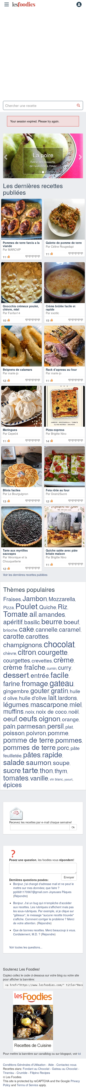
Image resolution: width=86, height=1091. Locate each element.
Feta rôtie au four (57, 490)
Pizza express (55, 430)
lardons (67, 697)
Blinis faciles (11, 490)
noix (29, 711)
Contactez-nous (66, 1065)
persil (55, 725)
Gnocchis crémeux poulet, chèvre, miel (21, 307)
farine (11, 683)
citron (27, 651)
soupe (61, 762)
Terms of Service (27, 1085)
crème (64, 659)
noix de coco (51, 711)
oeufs (28, 718)
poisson (14, 732)
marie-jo (13, 373)
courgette (53, 652)
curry (64, 667)
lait (52, 697)
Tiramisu (8, 1073)
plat (69, 726)
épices (12, 784)
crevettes (42, 660)
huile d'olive (33, 697)
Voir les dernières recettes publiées (25, 575)
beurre (51, 621)
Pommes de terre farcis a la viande (21, 244)
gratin (59, 690)
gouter (39, 690)
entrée (40, 675)
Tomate (15, 613)
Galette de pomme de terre (64, 243)
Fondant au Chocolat (36, 1069)
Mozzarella (62, 599)
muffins (13, 710)
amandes (51, 614)
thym (61, 770)
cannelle (46, 629)
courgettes (16, 660)
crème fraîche (24, 667)
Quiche (47, 607)
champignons (22, 644)
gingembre (16, 691)
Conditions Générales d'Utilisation (24, 1065)
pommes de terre (29, 747)
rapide (52, 754)
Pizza (8, 607)
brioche (10, 630)
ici (79, 1054)
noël (73, 711)
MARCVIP (14, 249)
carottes (37, 636)
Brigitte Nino (58, 434)
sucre (12, 770)
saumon (38, 762)
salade (13, 762)
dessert (16, 674)
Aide (51, 1065)
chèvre (9, 653)
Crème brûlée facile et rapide (60, 307)
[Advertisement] (43, 53)
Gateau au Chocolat (64, 1069)
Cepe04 (13, 434)
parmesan (31, 725)
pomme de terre (28, 739)
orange (70, 719)
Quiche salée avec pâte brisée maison (62, 551)
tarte (30, 769)
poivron (36, 732)
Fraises (12, 599)
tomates (16, 777)
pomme (58, 732)
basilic (32, 622)
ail (33, 613)
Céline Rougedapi (62, 246)
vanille (39, 777)
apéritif (13, 621)
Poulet (26, 605)
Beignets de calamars (17, 369)
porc (63, 747)
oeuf (10, 718)
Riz (62, 606)
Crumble (22, 1073)
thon (46, 770)
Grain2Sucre (59, 494)
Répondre (20, 896)
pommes (68, 740)
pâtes (32, 754)
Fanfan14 (14, 313)
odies (23, 4)
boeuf (71, 621)
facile (60, 674)
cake (26, 628)
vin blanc (56, 779)
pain (9, 725)
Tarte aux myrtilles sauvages (15, 551)
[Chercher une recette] (78, 105)
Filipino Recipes (40, 1073)
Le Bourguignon (18, 494)
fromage (35, 683)
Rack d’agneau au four (61, 369)
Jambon (35, 598)
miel (75, 704)
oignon (49, 718)
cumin (51, 668)
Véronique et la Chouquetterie (15, 559)
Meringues (10, 430)
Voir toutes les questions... (25, 947)
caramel (70, 629)
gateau (62, 682)
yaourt (68, 779)
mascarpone (49, 704)
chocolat (59, 644)
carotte (13, 636)
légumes (16, 704)
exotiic (55, 313)
